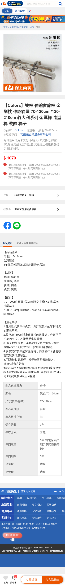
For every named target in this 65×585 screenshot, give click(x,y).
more (57, 491)
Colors (19, 130)
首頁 (5, 26)
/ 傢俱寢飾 (13, 26)
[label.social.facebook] (7, 225)
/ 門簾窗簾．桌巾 (26, 26)
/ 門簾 (37, 26)
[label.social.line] (17, 225)
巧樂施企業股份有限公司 (35, 134)
